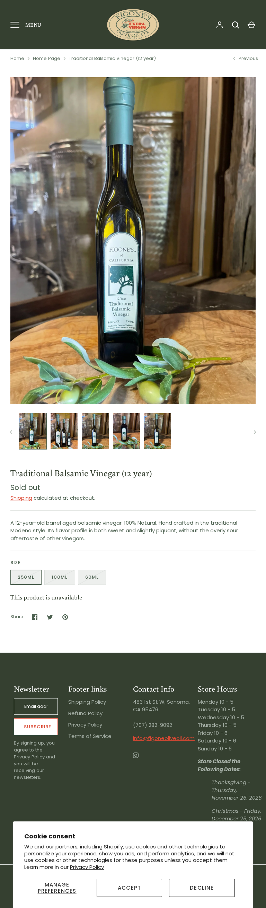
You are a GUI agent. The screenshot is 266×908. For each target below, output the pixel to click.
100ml (60, 577)
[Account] (219, 25)
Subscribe (37, 726)
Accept (129, 887)
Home (17, 58)
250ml (26, 577)
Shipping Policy (87, 701)
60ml (92, 577)
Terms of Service (90, 736)
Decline (202, 887)
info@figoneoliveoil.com (164, 738)
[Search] (235, 25)
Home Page (46, 58)
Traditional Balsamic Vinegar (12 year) (112, 58)
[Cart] (251, 25)
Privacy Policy (87, 867)
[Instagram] (140, 760)
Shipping (21, 497)
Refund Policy (85, 713)
